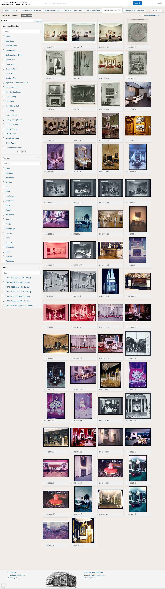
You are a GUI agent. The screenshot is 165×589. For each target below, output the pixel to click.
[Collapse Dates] (39, 267)
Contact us (12, 572)
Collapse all (38, 21)
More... (156, 10)
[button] (137, 3)
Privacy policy (13, 578)
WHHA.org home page (91, 578)
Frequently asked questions (93, 575)
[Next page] (22, 152)
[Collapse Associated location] (39, 26)
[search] (88, 3)
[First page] (17, 152)
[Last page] (25, 152)
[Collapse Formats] (39, 157)
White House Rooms (11, 15)
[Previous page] (20, 152)
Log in (159, 3)
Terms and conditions (17, 575)
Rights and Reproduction (92, 572)
